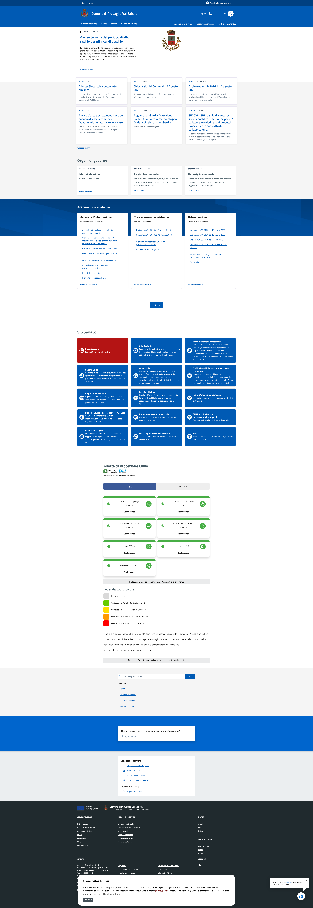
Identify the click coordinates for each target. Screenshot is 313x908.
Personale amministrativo (86, 827)
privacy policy (161, 890)
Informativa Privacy (165, 873)
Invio (190, 676)
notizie (192, 110)
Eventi (200, 849)
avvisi (81, 81)
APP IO (288, 882)
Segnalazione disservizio (126, 873)
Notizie (200, 831)
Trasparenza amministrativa (206, 23)
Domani (183, 486)
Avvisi (200, 824)
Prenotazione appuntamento (128, 869)
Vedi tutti (156, 305)
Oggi (130, 486)
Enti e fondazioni (83, 824)
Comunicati (202, 827)
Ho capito (88, 900)
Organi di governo (83, 838)
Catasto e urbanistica (125, 834)
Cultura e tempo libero (125, 838)
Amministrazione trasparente (168, 865)
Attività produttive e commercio (129, 827)
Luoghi (200, 853)
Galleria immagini (204, 846)
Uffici (79, 842)
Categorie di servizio (126, 817)
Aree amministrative (84, 831)
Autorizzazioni (123, 831)
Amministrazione (84, 817)
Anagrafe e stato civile (126, 824)
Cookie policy (162, 869)
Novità (201, 817)
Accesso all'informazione (184, 23)
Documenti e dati (83, 845)
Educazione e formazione (126, 842)
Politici (79, 834)
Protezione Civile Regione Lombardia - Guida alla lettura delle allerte (156, 660)
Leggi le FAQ (122, 865)
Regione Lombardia (86, 3)
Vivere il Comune (205, 839)
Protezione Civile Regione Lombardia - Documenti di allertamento (156, 581)
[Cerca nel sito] (231, 14)
